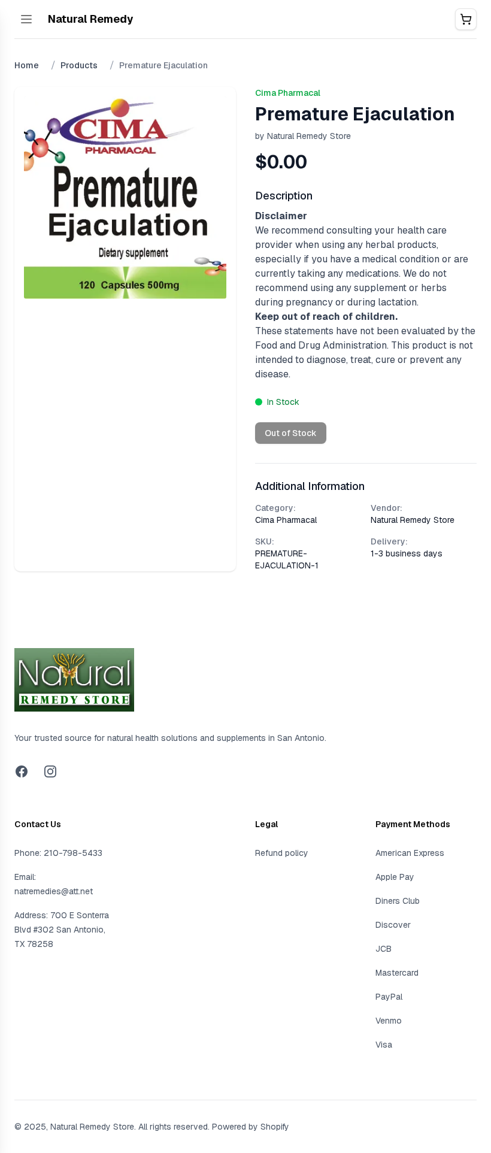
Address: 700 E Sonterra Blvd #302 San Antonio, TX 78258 (61, 929)
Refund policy (281, 853)
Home (26, 65)
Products (79, 65)
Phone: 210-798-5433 (58, 853)
